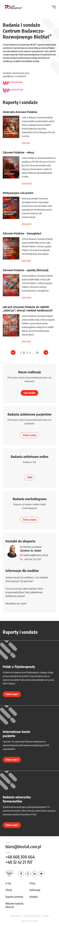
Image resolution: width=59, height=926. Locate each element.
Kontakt (34, 896)
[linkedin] (34, 873)
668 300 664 (20, 856)
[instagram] (28, 873)
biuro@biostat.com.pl (23, 846)
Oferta (8, 890)
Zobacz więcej (29, 435)
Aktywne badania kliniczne (14, 905)
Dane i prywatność (32, 915)
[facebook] (21, 873)
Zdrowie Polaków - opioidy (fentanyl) (25, 270)
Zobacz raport (12, 694)
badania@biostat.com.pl (36, 555)
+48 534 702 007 (32, 559)
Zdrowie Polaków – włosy (18, 152)
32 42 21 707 (18, 862)
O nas (8, 883)
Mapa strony (15, 915)
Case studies (30, 392)
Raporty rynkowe (14, 896)
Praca (32, 883)
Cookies (45, 915)
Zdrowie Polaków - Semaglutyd (22, 233)
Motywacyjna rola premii (18, 192)
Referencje (35, 890)
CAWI (29, 477)
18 (37, 352)
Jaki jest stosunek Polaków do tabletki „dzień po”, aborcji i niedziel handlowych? (28, 308)
